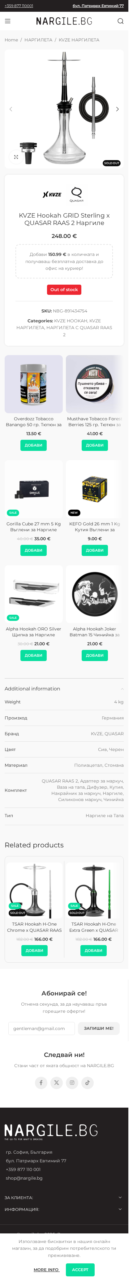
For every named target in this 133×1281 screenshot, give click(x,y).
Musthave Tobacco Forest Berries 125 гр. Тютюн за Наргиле (94, 425)
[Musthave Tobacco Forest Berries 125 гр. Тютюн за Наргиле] (95, 384)
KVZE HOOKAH (70, 321)
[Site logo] (64, 20)
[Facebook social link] (41, 1083)
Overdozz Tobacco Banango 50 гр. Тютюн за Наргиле (34, 425)
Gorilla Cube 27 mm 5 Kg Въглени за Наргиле (33, 527)
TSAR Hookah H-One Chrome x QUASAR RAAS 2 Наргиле (34, 930)
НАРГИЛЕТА (38, 40)
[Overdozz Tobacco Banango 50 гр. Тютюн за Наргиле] (34, 384)
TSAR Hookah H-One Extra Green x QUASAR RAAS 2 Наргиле (93, 930)
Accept (80, 1269)
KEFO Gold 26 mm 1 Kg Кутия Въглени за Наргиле (94, 530)
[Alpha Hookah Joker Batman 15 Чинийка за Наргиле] (95, 594)
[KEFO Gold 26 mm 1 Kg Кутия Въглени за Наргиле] (95, 489)
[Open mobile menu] (8, 21)
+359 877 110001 (19, 5)
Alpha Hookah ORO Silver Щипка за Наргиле (33, 632)
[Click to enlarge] (16, 157)
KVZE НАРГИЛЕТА (79, 40)
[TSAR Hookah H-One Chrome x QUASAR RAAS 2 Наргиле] (34, 890)
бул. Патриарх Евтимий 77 (98, 5)
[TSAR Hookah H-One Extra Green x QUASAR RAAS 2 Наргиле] (94, 890)
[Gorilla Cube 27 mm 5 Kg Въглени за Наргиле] (34, 489)
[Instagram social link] (72, 1083)
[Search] (120, 21)
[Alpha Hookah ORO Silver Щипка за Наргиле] (34, 594)
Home (11, 40)
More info (47, 1269)
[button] (11, 109)
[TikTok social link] (87, 1083)
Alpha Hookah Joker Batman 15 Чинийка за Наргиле (95, 635)
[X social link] (56, 1083)
